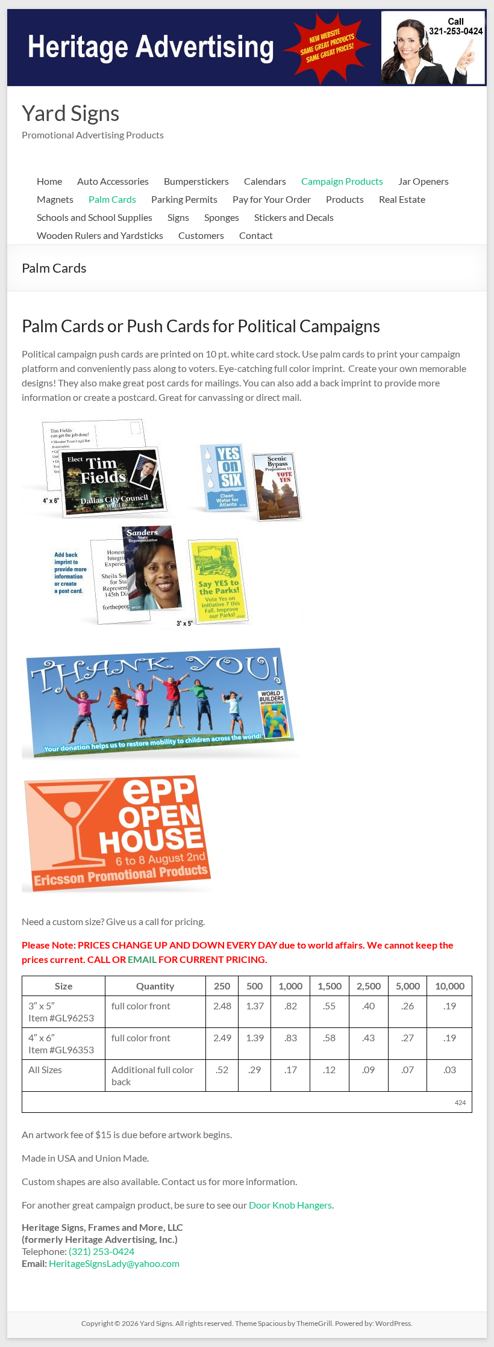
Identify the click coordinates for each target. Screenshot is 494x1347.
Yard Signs (71, 112)
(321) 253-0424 (101, 1251)
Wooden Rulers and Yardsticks (100, 235)
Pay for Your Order (272, 199)
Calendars (265, 181)
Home (49, 181)
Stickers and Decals (294, 217)
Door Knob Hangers (290, 1204)
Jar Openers (423, 181)
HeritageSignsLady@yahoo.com (114, 1263)
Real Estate (402, 199)
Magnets (55, 199)
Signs (178, 217)
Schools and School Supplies (94, 217)
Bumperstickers (196, 181)
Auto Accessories (113, 181)
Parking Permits (184, 199)
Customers (201, 235)
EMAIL (142, 959)
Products (345, 199)
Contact (256, 235)
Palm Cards (112, 199)
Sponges (221, 217)
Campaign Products (342, 181)
